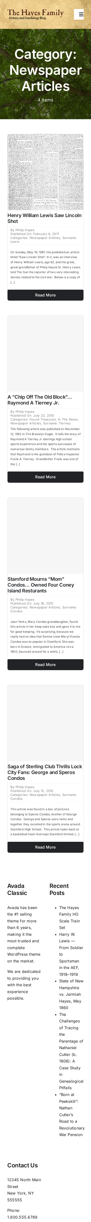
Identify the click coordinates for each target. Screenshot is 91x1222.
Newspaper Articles (45, 238)
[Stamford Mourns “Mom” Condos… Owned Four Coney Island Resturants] (45, 536)
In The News (68, 419)
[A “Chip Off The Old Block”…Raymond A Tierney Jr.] (45, 354)
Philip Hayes (25, 230)
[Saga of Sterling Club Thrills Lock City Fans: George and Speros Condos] (45, 723)
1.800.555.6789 (22, 1217)
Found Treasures (43, 419)
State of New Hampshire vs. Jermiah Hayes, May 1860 (71, 994)
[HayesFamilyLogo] (35, 10)
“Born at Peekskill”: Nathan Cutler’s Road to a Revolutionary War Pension (72, 1114)
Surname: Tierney (57, 423)
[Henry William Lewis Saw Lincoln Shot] (45, 137)
